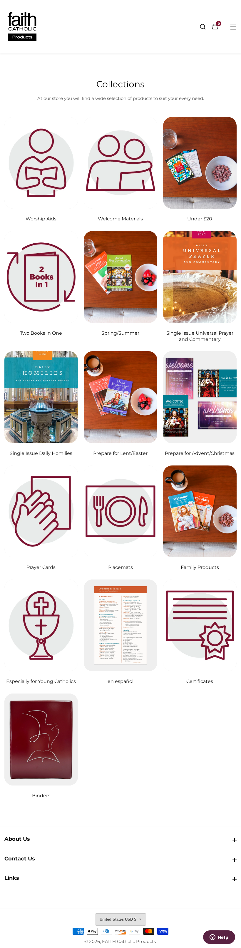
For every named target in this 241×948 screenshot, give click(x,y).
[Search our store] (206, 27)
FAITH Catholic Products (129, 941)
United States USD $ (118, 919)
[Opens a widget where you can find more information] (219, 937)
